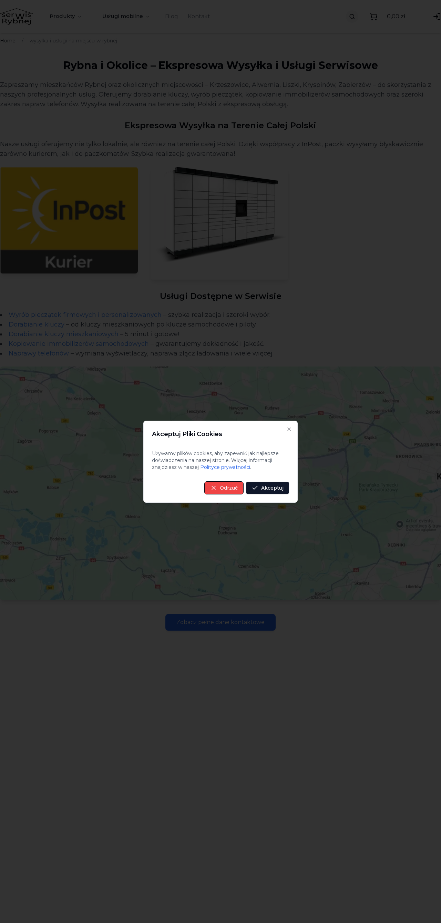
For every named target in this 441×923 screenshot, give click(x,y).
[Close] (289, 429)
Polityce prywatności (225, 467)
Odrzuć (229, 488)
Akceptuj (272, 488)
